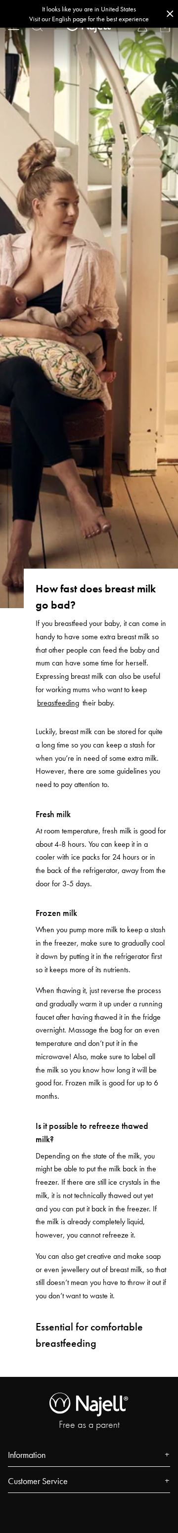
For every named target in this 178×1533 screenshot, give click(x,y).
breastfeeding (58, 703)
